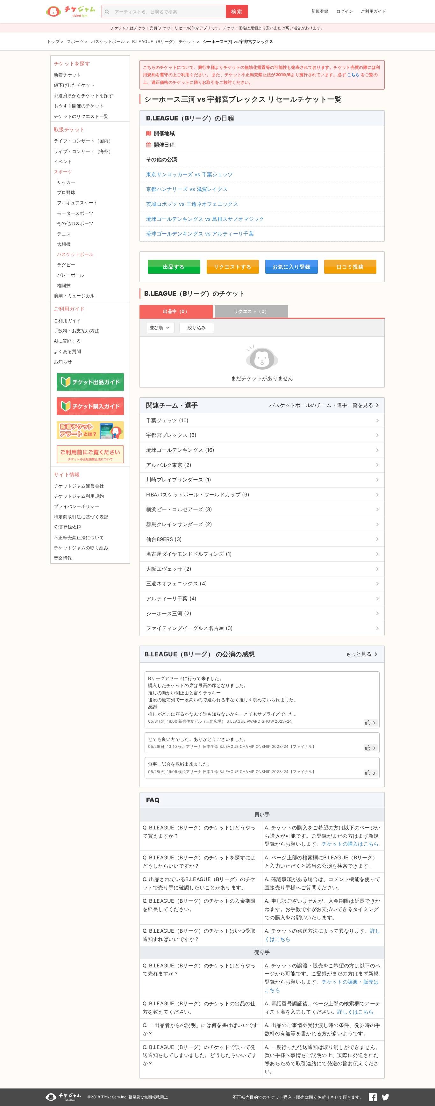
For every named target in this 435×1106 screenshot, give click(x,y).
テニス (64, 233)
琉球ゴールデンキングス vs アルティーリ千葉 (200, 233)
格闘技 (64, 285)
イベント (63, 161)
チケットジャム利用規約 (79, 496)
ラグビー (66, 264)
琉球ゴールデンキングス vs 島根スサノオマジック (205, 219)
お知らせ (63, 361)
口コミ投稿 (350, 267)
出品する (174, 267)
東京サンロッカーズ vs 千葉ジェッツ (189, 174)
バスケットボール (75, 254)
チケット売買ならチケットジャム (70, 11)
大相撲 (64, 244)
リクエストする (233, 267)
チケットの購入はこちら (350, 844)
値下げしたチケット (74, 85)
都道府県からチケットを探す (83, 95)
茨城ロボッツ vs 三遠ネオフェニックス (192, 204)
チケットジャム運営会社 (79, 485)
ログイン (344, 11)
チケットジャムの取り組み (81, 547)
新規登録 (319, 11)
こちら (353, 74)
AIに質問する (67, 340)
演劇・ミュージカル (74, 295)
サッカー (66, 182)
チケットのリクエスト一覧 (81, 116)
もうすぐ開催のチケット (79, 105)
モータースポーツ (75, 213)
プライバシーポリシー (76, 506)
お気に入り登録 (291, 267)
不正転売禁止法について (79, 537)
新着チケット (67, 74)
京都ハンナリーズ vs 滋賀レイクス (187, 189)
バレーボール (70, 275)
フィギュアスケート (77, 202)
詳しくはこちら (355, 1011)
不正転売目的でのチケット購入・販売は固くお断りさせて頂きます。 (298, 1097)
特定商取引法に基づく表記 (81, 516)
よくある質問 (67, 351)
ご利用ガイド (373, 11)
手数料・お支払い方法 (76, 330)
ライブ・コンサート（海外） (83, 151)
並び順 (156, 327)
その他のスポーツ (75, 223)
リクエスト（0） (251, 311)
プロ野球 (66, 192)
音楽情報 (63, 557)
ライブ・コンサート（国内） (83, 140)
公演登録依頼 (67, 527)
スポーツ (63, 171)
